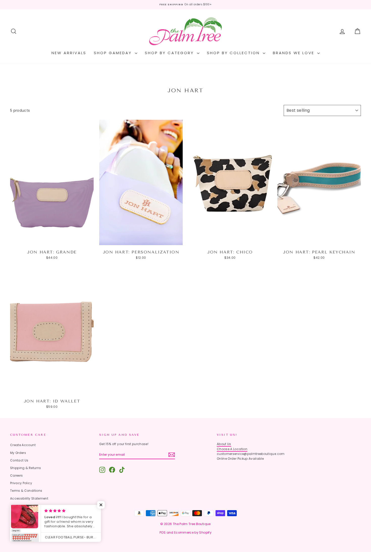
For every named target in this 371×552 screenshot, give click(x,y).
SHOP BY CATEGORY (170, 52)
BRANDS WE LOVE (294, 52)
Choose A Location (232, 449)
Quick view (51, 240)
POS (163, 532)
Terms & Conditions (26, 490)
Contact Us (19, 460)
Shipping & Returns (25, 468)
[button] (101, 505)
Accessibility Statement (29, 498)
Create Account (23, 445)
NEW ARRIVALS (68, 52)
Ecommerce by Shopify (192, 532)
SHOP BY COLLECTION (234, 52)
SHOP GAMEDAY (114, 52)
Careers (16, 475)
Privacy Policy (21, 483)
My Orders (18, 453)
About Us (224, 444)
